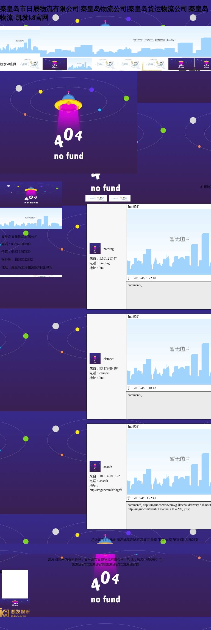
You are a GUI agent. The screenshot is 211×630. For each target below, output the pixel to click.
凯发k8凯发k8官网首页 (133, 540)
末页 (168, 540)
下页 (161, 540)
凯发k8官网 (8, 64)
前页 (154, 540)
